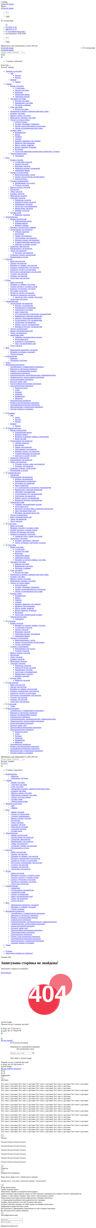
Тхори (12, 706)
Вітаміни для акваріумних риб (27, 513)
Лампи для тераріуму (23, 447)
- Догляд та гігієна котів (19, 814)
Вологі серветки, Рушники (25, 610)
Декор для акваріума (18, 519)
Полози (18, 420)
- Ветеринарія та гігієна (19, 848)
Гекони (18, 426)
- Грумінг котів (16, 831)
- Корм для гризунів (18, 852)
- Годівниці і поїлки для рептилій (23, 846)
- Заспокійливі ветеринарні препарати (25, 939)
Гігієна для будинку (23, 644)
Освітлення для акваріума (25, 496)
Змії (11, 415)
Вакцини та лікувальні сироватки (23, 713)
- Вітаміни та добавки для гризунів (24, 856)
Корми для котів (16, 623)
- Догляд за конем (17, 909)
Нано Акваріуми (21, 485)
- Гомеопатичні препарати (20, 920)
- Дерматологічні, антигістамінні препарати (27, 924)
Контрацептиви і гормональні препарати (26, 751)
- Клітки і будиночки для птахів (22, 880)
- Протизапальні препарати (21, 934)
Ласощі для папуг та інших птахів (23, 530)
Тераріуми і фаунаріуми (19, 458)
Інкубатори (19, 445)
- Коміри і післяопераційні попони (24, 918)
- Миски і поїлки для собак (21, 793)
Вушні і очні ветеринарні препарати (24, 746)
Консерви (19, 553)
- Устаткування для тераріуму (22, 837)
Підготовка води (21, 507)
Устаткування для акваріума (21, 477)
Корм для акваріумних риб (21, 517)
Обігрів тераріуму (22, 443)
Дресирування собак (18, 617)
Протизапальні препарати (20, 744)
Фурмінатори (20, 596)
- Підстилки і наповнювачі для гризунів (26, 863)
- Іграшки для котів (18, 825)
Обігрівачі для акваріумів (25, 492)
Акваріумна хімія (17, 502)
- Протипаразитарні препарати (22, 932)
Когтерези (19, 613)
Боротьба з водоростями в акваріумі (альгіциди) (34, 509)
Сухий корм (20, 549)
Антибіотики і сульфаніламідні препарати (27, 711)
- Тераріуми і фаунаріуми (20, 839)
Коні (7, 903)
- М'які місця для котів (19, 827)
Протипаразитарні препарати (22, 730)
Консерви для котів (22, 632)
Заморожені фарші (22, 556)
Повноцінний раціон (23, 432)
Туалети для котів (22, 651)
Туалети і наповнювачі (19, 647)
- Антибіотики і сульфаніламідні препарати (27, 913)
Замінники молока (22, 558)
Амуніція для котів (17, 663)
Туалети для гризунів (18, 697)
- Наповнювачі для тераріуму (21, 842)
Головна (9, 951)
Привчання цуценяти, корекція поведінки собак (29, 575)
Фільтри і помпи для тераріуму (27, 451)
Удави (17, 417)
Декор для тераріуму (18, 462)
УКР (8, 16)
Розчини (18, 736)
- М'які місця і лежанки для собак (23, 795)
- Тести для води (16, 901)
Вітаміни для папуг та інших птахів (24, 528)
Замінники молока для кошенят (27, 634)
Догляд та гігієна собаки (20, 583)
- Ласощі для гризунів (19, 854)
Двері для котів (16, 657)
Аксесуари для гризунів (19, 702)
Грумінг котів (15, 678)
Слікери (18, 602)
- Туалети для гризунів (19, 865)
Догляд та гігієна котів (19, 638)
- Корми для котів (17, 812)
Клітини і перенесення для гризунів (24, 691)
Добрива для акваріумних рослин (28, 504)
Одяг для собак (16, 570)
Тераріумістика (12, 833)
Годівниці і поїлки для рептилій (23, 468)
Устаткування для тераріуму (21, 441)
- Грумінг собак (16, 799)
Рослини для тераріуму (24, 466)
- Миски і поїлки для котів (20, 818)
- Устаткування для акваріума (22, 890)
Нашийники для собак (24, 566)
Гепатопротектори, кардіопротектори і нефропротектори (33, 719)
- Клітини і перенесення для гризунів (25, 858)
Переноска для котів (23, 666)
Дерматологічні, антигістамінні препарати (27, 721)
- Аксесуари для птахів (19, 884)
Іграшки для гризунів (18, 700)
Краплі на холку (21, 732)
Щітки (17, 598)
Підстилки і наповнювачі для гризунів (25, 695)
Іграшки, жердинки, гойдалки (27, 541)
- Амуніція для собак (18, 785)
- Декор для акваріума (19, 899)
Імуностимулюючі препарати (21, 723)
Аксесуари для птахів (19, 538)
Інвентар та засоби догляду (26, 456)
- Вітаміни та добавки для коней (23, 907)
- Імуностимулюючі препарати (22, 926)
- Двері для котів (16, 823)
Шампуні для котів (22, 680)
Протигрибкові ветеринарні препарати (25, 727)
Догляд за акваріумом (19, 515)
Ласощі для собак (22, 551)
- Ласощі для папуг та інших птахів (24, 877)
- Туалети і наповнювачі (20, 816)
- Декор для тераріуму (19, 844)
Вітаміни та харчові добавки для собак (30, 560)
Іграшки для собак (17, 577)
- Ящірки (13, 808)
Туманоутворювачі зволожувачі (27, 454)
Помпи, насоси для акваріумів (27, 498)
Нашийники (20, 740)
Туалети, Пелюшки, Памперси (27, 587)
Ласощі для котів (21, 630)
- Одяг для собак (16, 787)
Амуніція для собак (18, 562)
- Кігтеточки (15, 820)
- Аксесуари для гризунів (20, 869)
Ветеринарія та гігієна (19, 470)
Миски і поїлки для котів (20, 653)
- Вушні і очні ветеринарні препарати (25, 937)
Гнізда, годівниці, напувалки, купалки (30, 543)
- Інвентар (14, 776)
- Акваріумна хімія (17, 892)
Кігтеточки (14, 655)
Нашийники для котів (23, 670)
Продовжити (6, 973)
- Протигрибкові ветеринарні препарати (26, 930)
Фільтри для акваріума (24, 479)
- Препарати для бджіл (19, 778)
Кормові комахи (21, 435)
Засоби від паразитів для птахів (22, 534)
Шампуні (18, 742)
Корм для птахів (16, 526)
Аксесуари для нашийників (26, 672)
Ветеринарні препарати (15, 911)
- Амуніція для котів (18, 829)
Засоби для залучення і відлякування (29, 642)
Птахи (8, 871)
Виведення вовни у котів (25, 640)
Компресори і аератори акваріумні (28, 490)
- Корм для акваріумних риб (21, 896)
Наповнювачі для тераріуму (21, 460)
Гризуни (9, 850)
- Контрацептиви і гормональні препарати (27, 941)
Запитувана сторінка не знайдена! (19, 953)
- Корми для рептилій (18, 835)
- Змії (12, 806)
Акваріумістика (12, 886)
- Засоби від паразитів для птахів (23, 882)
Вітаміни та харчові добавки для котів (30, 625)
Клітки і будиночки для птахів (22, 532)
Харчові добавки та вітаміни (21, 753)
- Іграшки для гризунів (19, 867)
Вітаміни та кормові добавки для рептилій (32, 437)
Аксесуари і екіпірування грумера (28, 615)
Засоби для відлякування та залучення (30, 589)
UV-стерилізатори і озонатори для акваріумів (33, 488)
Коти (8, 810)
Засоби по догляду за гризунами (23, 693)
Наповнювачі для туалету (25, 649)
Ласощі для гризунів (18, 687)
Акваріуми (14, 475)
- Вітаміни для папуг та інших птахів (25, 875)
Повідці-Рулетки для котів (25, 668)
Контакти (17, 1069)
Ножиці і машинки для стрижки (28, 604)
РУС (7, 12)
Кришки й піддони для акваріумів (28, 500)
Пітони (18, 422)
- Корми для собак (17, 782)
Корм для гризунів (17, 685)
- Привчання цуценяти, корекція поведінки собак (30, 789)
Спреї (17, 734)
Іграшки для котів (17, 659)
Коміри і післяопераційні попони (23, 715)
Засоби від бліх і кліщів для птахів (28, 536)
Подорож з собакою (23, 568)
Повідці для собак (22, 564)
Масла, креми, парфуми (24, 608)
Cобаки (9, 780)
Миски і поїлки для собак (20, 579)
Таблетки (18, 738)
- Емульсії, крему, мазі (19, 928)
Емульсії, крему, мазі (18, 725)
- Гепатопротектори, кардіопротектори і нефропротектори (33, 922)
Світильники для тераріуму (26, 449)
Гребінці (18, 600)
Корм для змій (20, 439)
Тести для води (16, 521)
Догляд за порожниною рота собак (29, 591)
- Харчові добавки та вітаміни (22, 943)
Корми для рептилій (18, 430)
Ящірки (13, 424)
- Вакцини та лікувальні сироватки (24, 915)
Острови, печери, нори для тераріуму (30, 464)
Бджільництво (11, 774)
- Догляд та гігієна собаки (20, 797)
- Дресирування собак (19, 801)
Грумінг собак (16, 594)
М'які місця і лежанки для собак (23, 581)
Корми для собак (17, 547)
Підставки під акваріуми (25, 483)
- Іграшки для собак (18, 791)
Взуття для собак (21, 572)
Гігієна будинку (21, 585)
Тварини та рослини (14, 804)
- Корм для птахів (17, 873)
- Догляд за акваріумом (19, 894)
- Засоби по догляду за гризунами (23, 861)
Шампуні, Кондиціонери (25, 606)
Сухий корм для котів (23, 628)
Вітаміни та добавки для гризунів (23, 689)
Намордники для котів (24, 674)
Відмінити (5, 1226)
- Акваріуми (15, 888)
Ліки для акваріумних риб (25, 511)
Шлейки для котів (22, 676)
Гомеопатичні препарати (20, 717)
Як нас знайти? (7, 1040)
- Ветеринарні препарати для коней (24, 905)
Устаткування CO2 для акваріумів (28, 494)
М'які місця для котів (18, 661)
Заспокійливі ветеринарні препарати (25, 749)
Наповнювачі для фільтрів (25, 481)
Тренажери (19, 619)
